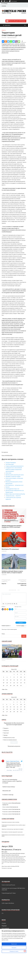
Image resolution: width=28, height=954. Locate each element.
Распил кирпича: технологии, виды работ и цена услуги (12, 832)
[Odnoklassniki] (5, 41)
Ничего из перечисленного (10, 739)
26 (3, 685)
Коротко (8, 487)
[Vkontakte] (3, 41)
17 (21, 680)
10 (21, 677)
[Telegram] (13, 41)
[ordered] (11, 604)
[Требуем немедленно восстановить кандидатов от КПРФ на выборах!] (14, 524)
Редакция (4, 925)
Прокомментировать (12, 37)
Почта (16, 612)
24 (21, 682)
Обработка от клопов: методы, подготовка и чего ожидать (12, 829)
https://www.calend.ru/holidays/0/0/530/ (10, 866)
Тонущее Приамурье (11, 462)
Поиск (3, 633)
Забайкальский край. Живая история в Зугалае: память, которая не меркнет (12, 571)
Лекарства (6, 730)
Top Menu (5, 3)
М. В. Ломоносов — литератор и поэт (14, 485)
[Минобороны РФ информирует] (14, 547)
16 (17, 680)
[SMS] (19, 41)
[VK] (3, 609)
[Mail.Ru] (10, 609)
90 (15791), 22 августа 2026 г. (7, 658)
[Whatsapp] (11, 41)
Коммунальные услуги (9, 737)
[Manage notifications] (25, 951)
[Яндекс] (7, 609)
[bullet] (13, 604)
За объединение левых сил (12, 488)
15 (14, 680)
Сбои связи (8, 473)
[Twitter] (8, 41)
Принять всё (14, 944)
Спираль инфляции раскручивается (14, 466)
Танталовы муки (10, 464)
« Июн (3, 689)
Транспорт (6, 732)
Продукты (5, 728)
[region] (14, 941)
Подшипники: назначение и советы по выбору (10, 822)
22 (14, 682)
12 (3, 680)
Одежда (5, 735)
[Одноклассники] (5, 609)
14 (10, 680)
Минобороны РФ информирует (10, 549)
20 (7, 682)
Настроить (14, 947)
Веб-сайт (17, 616)
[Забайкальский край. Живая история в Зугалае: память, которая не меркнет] (14, 569)
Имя (16, 608)
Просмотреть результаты (14, 746)
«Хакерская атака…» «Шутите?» (13, 495)
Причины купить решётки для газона (15, 474)
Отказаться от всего (14, 951)
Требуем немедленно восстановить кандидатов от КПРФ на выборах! (11, 526)
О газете (4, 923)
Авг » (6, 689)
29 (14, 685)
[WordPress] (12, 609)
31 (21, 685)
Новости (4, 30)
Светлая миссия (14, 807)
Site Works (11, 903)
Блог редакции (5, 928)
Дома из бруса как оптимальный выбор (15, 494)
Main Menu (7, 25)
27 (7, 685)
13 (7, 680)
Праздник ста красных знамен (13, 476)
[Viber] (16, 41)
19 (3, 682)
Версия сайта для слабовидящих (17, 20)
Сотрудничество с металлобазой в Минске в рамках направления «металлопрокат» (14, 469)
